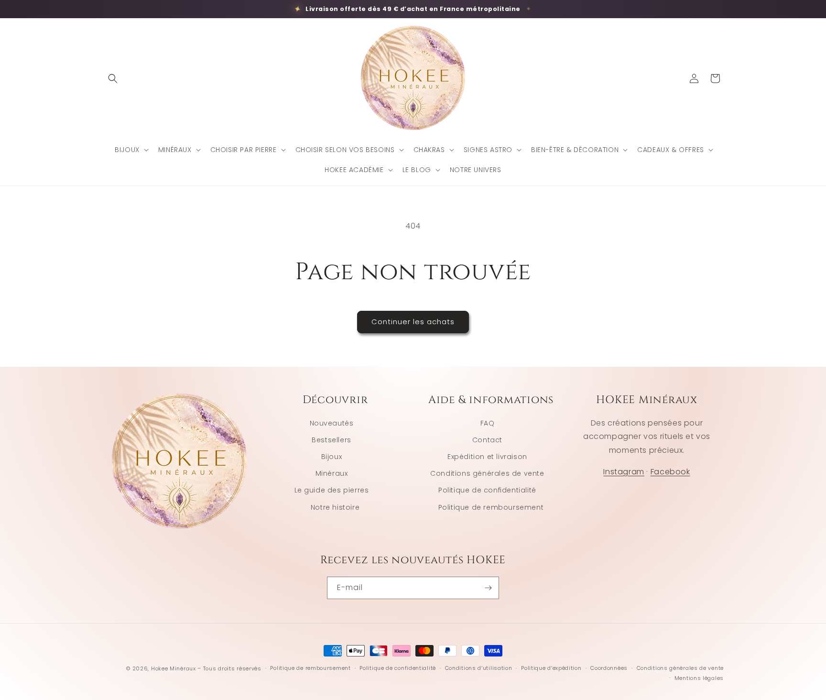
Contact (487, 440)
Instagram (623, 471)
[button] (112, 78)
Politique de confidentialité (487, 490)
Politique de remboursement (491, 507)
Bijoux (331, 456)
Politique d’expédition (551, 668)
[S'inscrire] (488, 588)
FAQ (487, 423)
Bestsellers (331, 440)
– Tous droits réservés (229, 668)
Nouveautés (332, 423)
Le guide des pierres (331, 490)
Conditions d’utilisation (478, 668)
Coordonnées (609, 668)
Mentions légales (699, 678)
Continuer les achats (413, 322)
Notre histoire (335, 507)
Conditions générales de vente (487, 473)
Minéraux (331, 473)
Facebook (670, 471)
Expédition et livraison (487, 456)
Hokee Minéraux (173, 668)
